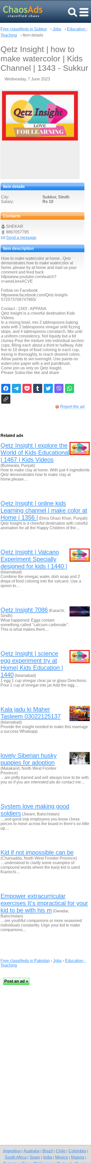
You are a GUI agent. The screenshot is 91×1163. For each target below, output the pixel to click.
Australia (31, 1151)
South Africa (16, 1157)
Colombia (77, 1151)
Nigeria (77, 1157)
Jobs (57, 29)
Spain (35, 1157)
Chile (60, 1151)
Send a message (21, 237)
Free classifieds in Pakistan (25, 961)
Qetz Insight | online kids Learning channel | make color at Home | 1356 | (44, 510)
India (47, 1157)
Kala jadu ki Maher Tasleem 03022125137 (31, 713)
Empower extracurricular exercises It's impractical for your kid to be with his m (44, 903)
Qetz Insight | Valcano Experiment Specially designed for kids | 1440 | (34, 559)
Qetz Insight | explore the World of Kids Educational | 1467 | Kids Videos (35, 452)
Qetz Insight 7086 (24, 609)
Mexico (61, 1157)
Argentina (11, 1151)
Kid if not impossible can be (37, 852)
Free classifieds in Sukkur (24, 29)
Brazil (47, 1151)
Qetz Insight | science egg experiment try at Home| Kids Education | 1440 (32, 664)
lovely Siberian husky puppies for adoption (29, 759)
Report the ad (72, 406)
